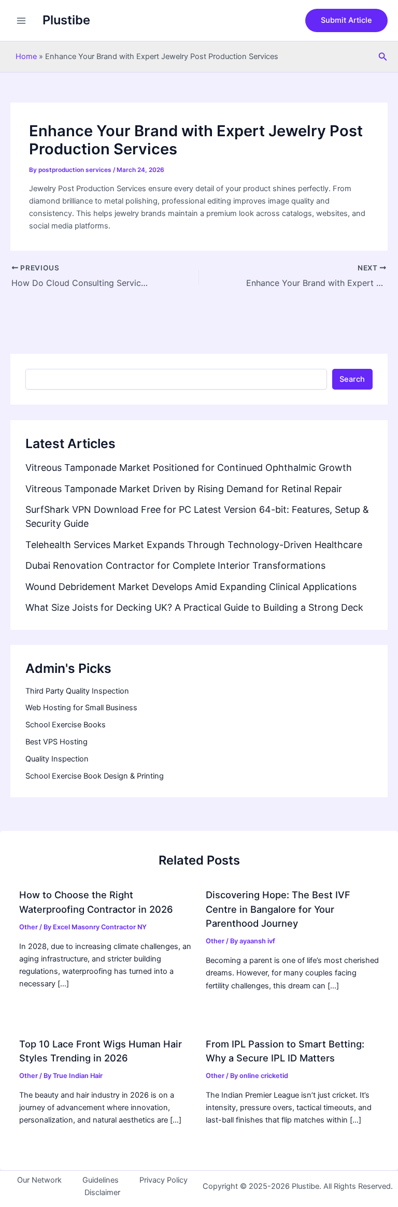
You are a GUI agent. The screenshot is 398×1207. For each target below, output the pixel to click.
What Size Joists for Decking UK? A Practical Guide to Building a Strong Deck (194, 607)
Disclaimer (102, 1192)
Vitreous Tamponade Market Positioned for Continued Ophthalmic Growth (188, 467)
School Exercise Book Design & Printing (94, 776)
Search (352, 379)
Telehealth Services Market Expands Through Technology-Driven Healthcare (193, 544)
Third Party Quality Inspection (77, 691)
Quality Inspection (57, 759)
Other (28, 927)
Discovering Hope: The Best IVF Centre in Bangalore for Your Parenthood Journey (278, 909)
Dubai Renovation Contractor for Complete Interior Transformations (175, 565)
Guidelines (100, 1180)
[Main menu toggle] (21, 21)
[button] (346, 20)
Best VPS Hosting (56, 741)
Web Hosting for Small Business (81, 707)
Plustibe (66, 19)
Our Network (39, 1180)
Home (26, 56)
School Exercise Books (65, 724)
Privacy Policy (163, 1180)
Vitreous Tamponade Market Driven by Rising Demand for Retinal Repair (183, 488)
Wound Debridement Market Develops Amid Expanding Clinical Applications (191, 586)
